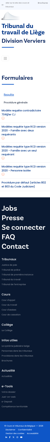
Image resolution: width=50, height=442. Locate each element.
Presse (13, 218)
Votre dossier (9, 391)
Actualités (7, 376)
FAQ (8, 237)
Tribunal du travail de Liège (23, 29)
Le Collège (7, 330)
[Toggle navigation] (5, 58)
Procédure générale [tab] (16, 102)
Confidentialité (25, 429)
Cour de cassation (11, 314)
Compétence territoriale (15, 406)
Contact (15, 246)
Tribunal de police (11, 269)
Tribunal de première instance (17, 274)
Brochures (43, 3)
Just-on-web (9, 396)
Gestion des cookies (15, 433)
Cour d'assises (9, 309)
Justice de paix (9, 264)
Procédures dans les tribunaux (17, 355)
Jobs (9, 208)
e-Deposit (7, 401)
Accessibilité (32, 433)
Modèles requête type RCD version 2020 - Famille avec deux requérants (24, 130)
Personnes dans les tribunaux (17, 350)
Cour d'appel (8, 300)
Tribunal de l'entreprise (14, 284)
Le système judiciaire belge (16, 345)
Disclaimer (10, 429)
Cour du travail (9, 304)
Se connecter (23, 227)
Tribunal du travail (11, 279)
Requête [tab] (9, 94)
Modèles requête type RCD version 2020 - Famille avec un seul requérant (24, 150)
